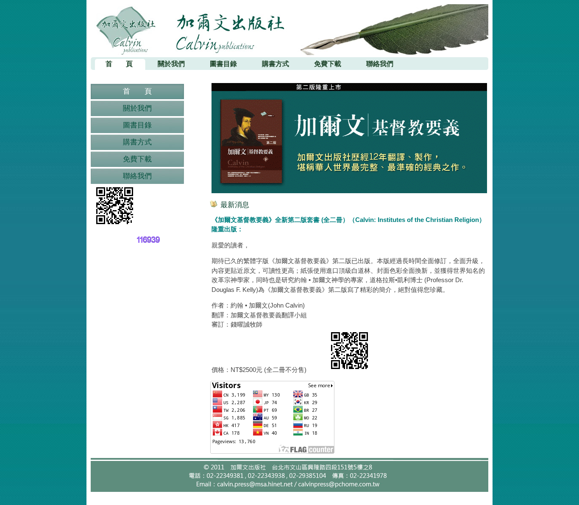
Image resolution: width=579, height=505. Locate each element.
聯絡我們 (137, 176)
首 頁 (137, 91)
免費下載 (137, 159)
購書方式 (137, 142)
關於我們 (137, 108)
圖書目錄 (137, 125)
